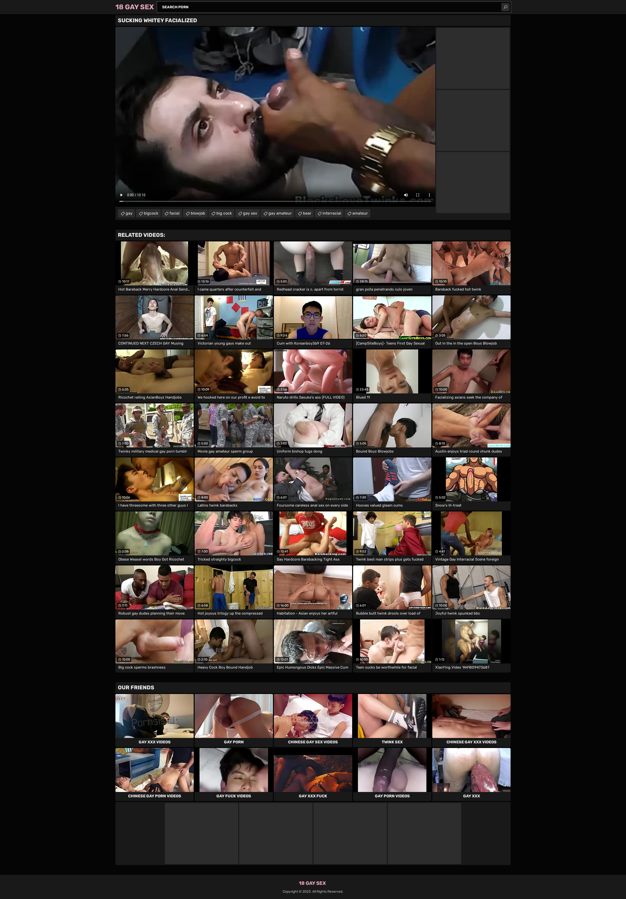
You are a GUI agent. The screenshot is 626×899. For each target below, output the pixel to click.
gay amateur (280, 213)
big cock (224, 213)
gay (129, 213)
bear (307, 213)
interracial (332, 213)
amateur (360, 213)
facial (174, 213)
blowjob (198, 213)
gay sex (250, 213)
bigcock (151, 213)
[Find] (505, 7)
